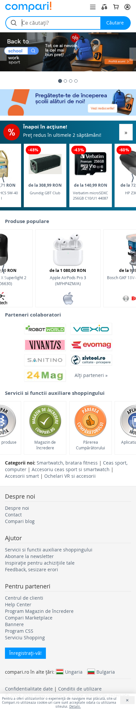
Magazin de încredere (45, 444)
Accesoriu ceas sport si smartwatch (71, 469)
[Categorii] (93, 7)
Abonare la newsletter (29, 556)
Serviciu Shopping (25, 637)
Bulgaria (105, 672)
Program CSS (19, 631)
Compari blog (20, 521)
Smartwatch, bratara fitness (67, 463)
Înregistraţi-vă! (25, 653)
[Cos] (116, 7)
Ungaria (74, 672)
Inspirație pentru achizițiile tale (40, 563)
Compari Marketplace (28, 618)
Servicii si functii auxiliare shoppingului (48, 549)
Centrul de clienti (24, 598)
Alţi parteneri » (91, 375)
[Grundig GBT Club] (45, 164)
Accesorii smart (22, 476)
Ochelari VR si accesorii (70, 476)
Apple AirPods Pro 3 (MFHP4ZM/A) (68, 277)
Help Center (18, 604)
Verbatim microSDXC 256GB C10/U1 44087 (90, 191)
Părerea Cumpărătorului (90, 444)
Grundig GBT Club (45, 188)
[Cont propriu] (127, 7)
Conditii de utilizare (80, 689)
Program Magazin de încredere (39, 611)
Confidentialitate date (29, 689)
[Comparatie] (104, 7)
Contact (13, 514)
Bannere (14, 624)
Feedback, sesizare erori (31, 569)
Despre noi (17, 508)
